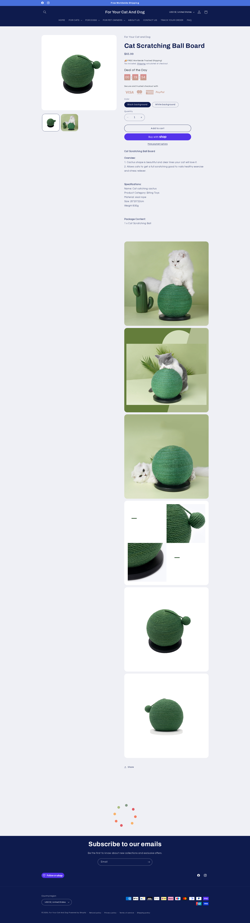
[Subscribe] (149, 862)
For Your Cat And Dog (58, 912)
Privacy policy (110, 913)
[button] (45, 12)
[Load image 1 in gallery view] (50, 122)
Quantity (128, 111)
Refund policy (95, 913)
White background (165, 104)
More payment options (158, 144)
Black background (137, 104)
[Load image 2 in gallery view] (69, 122)
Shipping (141, 64)
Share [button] (131, 767)
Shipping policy (143, 913)
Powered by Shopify (77, 912)
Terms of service (127, 913)
